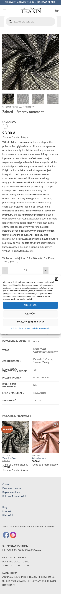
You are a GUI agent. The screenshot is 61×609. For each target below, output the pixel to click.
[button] (56, 278)
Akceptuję (30, 305)
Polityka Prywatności (14, 496)
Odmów (30, 314)
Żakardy (30, 107)
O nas (5, 484)
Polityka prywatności (40, 328)
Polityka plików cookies (20, 328)
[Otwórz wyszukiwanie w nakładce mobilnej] (30, 21)
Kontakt (6, 511)
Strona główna (12, 107)
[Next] (53, 62)
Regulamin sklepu (11, 492)
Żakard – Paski (9, 458)
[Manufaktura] (30, 10)
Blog (4, 507)
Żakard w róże (39, 458)
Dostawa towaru (11, 488)
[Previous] (7, 62)
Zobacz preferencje (30, 322)
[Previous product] (5, 126)
